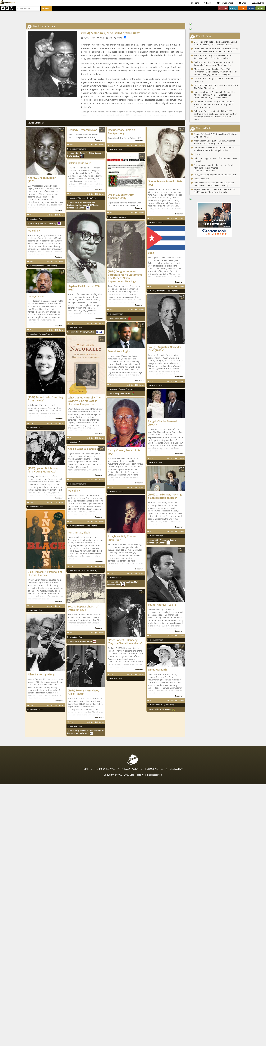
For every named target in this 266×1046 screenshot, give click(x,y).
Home (196, 3)
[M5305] (215, 24)
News (251, 8)
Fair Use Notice (154, 768)
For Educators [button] (226, 3)
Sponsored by (41, 223)
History (233, 8)
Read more (59, 210)
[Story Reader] (215, 29)
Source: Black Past (36, 122)
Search (48, 8)
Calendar (223, 8)
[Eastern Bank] (215, 220)
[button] (14, 1043)
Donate (260, 8)
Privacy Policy (130, 768)
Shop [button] (244, 3)
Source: (34, 219)
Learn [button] (208, 3)
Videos (242, 8)
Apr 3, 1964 (89, 37)
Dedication (176, 768)
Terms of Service (105, 768)
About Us (259, 3)
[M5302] (215, 199)
